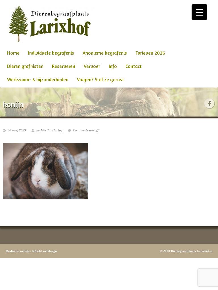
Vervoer (92, 66)
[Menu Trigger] (199, 12)
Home (13, 53)
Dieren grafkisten (25, 66)
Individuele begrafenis (51, 53)
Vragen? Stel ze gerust (100, 79)
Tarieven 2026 (150, 53)
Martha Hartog (51, 130)
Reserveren (63, 66)
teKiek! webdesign (44, 251)
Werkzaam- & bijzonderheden (37, 79)
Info (113, 66)
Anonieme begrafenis (105, 53)
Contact (133, 66)
